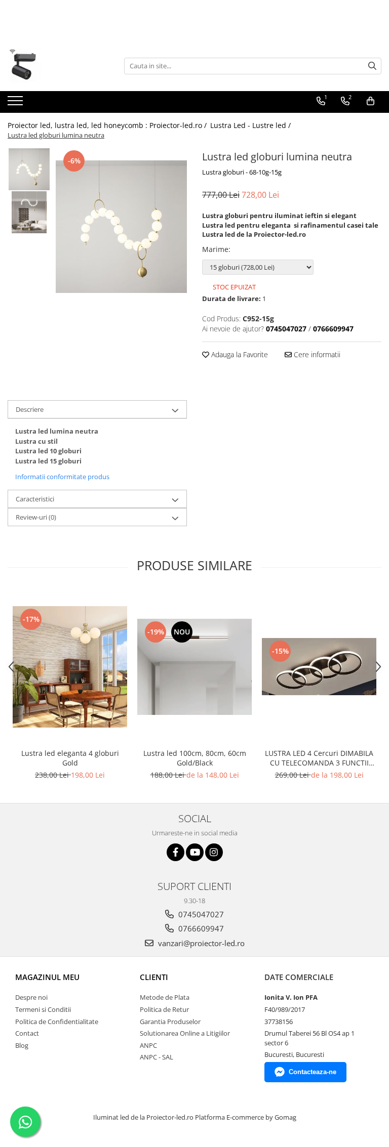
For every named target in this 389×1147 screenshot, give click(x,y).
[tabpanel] (121, 226)
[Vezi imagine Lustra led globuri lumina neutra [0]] (29, 169)
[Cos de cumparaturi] (370, 101)
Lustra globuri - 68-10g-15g (242, 172)
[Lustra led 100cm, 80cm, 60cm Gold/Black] (194, 667)
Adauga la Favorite (238, 354)
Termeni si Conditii (43, 1009)
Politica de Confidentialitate (56, 1021)
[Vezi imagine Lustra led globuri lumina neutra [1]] (29, 212)
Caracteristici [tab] (35, 498)
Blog (21, 1045)
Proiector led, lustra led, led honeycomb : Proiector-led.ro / (108, 125)
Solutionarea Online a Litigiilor (185, 1033)
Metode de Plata (164, 997)
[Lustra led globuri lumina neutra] (121, 226)
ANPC (148, 1045)
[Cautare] (372, 66)
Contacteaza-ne (312, 1072)
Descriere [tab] (30, 409)
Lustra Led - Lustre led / (251, 125)
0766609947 (200, 928)
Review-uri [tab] (36, 517)
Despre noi (31, 997)
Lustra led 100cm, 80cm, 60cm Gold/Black (194, 758)
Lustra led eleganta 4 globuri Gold (70, 758)
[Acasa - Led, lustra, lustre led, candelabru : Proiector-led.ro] (58, 65)
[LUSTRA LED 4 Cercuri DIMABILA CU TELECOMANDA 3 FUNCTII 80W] (319, 666)
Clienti (154, 977)
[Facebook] (175, 852)
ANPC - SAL (156, 1056)
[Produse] (16, 103)
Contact (27, 1033)
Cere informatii (316, 354)
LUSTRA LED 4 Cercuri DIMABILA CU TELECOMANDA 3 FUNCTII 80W (319, 758)
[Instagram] (214, 852)
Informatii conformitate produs (62, 476)
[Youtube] (195, 852)
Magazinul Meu (47, 977)
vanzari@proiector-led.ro (200, 943)
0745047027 (200, 914)
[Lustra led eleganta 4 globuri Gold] (70, 667)
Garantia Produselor (170, 1021)
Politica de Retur (164, 1009)
